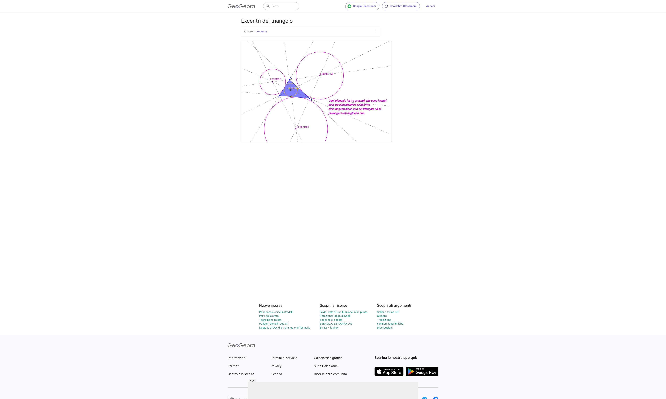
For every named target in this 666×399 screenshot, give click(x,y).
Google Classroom (364, 6)
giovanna (261, 31)
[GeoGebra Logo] (241, 6)
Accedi (430, 6)
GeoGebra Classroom (403, 6)
